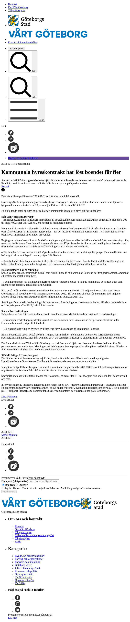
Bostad (5, 186)
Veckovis (23, 484)
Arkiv (18, 541)
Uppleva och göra (24, 580)
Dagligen (10, 484)
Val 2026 (20, 583)
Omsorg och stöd (24, 574)
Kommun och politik (26, 571)
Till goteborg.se (16, 10)
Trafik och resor (23, 577)
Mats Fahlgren (9, 396)
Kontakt (12, 4)
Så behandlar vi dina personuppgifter (34, 535)
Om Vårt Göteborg (18, 7)
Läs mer (12, 617)
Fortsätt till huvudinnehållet (22, 42)
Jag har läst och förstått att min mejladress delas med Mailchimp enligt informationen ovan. (53, 488)
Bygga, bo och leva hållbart (23, 158)
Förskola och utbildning (27, 561)
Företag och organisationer (29, 558)
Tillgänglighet (22, 538)
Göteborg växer (23, 565)
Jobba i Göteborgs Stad (27, 568)
